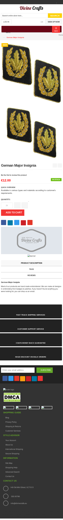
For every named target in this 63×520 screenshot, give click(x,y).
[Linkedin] (34, 378)
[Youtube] (40, 378)
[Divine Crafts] (31, 9)
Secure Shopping (12, 453)
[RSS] (22, 378)
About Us (9, 444)
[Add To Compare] (32, 200)
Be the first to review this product (14, 175)
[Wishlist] (56, 2)
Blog (7, 417)
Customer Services (13, 430)
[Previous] (55, 165)
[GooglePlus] (16, 378)
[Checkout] (60, 2)
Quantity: (5, 199)
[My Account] (52, 2)
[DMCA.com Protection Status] (12, 397)
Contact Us (9, 476)
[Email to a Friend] (35, 200)
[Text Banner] (32, 255)
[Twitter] (10, 378)
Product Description (31, 263)
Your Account (10, 440)
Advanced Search (12, 472)
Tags (31, 269)
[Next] (60, 165)
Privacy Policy (11, 422)
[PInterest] (28, 378)
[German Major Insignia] (31, 132)
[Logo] (8, 389)
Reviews (32, 275)
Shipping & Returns (13, 426)
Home (61, 35)
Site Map (8, 463)
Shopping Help (11, 467)
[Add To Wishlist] (28, 200)
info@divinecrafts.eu (19, 503)
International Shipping (14, 449)
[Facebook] (5, 378)
